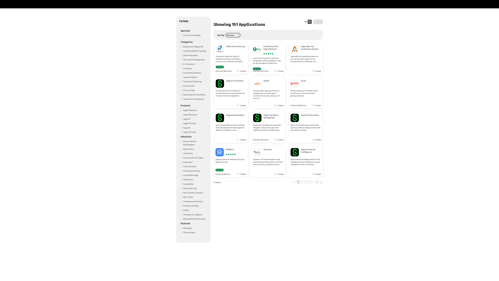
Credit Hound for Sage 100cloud (271, 47)
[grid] (310, 22)
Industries (186, 136)
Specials (185, 30)
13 (317, 182)
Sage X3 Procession (235, 80)
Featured (185, 223)
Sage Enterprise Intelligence (308, 150)
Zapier (266, 80)
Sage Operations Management (271, 116)
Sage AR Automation (235, 115)
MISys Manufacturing (235, 46)
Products (185, 105)
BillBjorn (230, 149)
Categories (187, 41)
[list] (306, 22)
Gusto (303, 80)
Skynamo (268, 149)
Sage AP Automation (310, 115)
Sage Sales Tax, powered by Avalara (309, 47)
